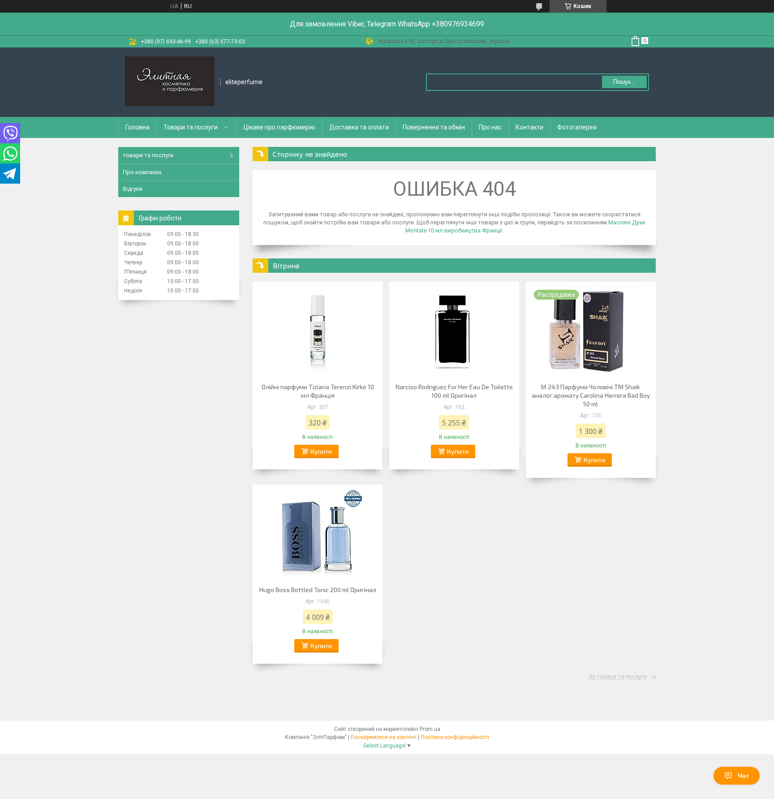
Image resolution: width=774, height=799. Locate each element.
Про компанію (142, 172)
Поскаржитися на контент (384, 737)
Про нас (490, 127)
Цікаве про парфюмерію (279, 127)
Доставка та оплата (359, 127)
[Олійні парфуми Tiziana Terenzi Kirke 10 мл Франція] (317, 331)
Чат (743, 775)
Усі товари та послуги (618, 677)
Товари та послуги (190, 127)
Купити (321, 451)
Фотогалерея (577, 127)
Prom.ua (430, 729)
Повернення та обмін (434, 127)
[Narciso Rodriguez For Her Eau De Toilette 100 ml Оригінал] (454, 331)
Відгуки (132, 188)
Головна (137, 127)
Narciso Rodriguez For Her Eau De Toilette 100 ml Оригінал (454, 391)
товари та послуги (148, 155)
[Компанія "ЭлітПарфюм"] (170, 82)
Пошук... (624, 81)
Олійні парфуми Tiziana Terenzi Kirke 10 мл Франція (318, 391)
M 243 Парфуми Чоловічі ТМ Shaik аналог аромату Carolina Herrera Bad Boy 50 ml (591, 395)
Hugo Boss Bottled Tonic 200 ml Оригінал (317, 589)
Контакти (529, 127)
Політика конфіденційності (455, 737)
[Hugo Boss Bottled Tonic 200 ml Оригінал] (317, 534)
